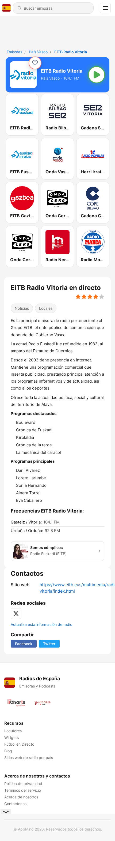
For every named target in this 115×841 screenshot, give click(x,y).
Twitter (49, 643)
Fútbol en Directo (19, 744)
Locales (45, 308)
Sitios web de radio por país (28, 757)
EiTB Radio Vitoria (70, 52)
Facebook (23, 643)
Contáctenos (15, 803)
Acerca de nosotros (21, 797)
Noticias (22, 308)
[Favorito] (35, 63)
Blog (8, 751)
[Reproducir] (96, 74)
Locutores (13, 730)
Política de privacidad (23, 783)
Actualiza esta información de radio (41, 624)
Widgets (11, 737)
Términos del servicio (22, 790)
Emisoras (14, 52)
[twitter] (16, 613)
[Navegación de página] (105, 8)
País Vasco (38, 52)
